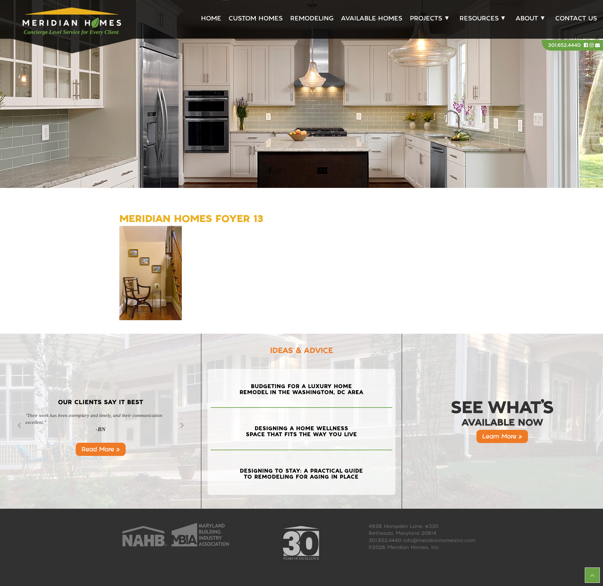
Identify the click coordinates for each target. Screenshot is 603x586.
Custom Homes (256, 18)
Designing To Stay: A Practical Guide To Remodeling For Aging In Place (301, 474)
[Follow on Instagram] (592, 45)
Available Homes (371, 18)
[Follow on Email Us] (597, 45)
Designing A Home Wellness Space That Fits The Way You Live (301, 431)
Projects (426, 18)
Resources (479, 18)
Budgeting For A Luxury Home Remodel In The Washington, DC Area (301, 389)
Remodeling (312, 18)
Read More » (100, 449)
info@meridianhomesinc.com (439, 540)
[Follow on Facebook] (586, 45)
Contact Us (576, 18)
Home (211, 18)
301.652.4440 (564, 45)
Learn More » (502, 436)
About (527, 18)
